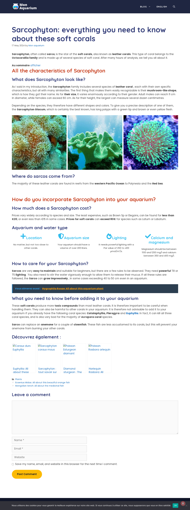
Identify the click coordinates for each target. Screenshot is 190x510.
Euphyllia (132, 313)
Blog (143, 6)
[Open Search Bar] (174, 6)
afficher (35, 65)
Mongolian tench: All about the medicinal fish (39, 385)
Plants (18, 379)
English (162, 6)
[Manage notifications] (183, 503)
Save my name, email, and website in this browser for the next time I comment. (66, 464)
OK (175, 505)
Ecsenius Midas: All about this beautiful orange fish (42, 382)
